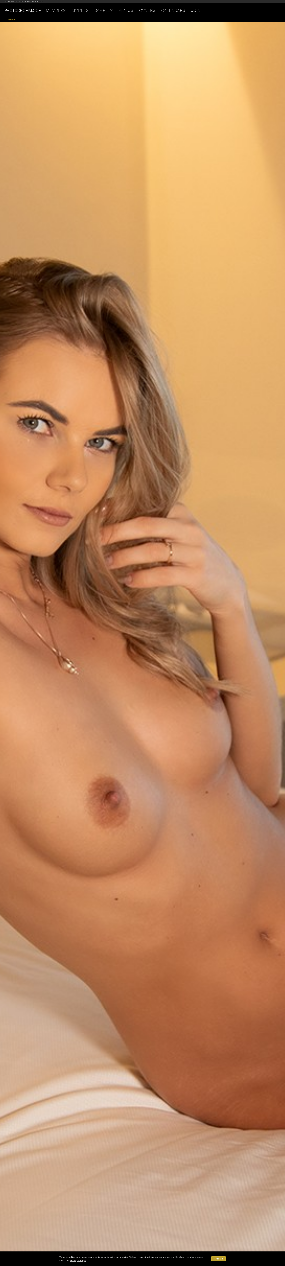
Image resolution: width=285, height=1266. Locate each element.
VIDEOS (126, 10)
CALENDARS (173, 10)
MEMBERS (56, 10)
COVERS (147, 10)
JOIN (195, 10)
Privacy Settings (78, 1260)
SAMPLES (103, 10)
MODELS (80, 10)
